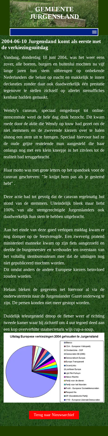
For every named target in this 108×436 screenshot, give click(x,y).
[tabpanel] (54, 229)
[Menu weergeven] (94, 32)
